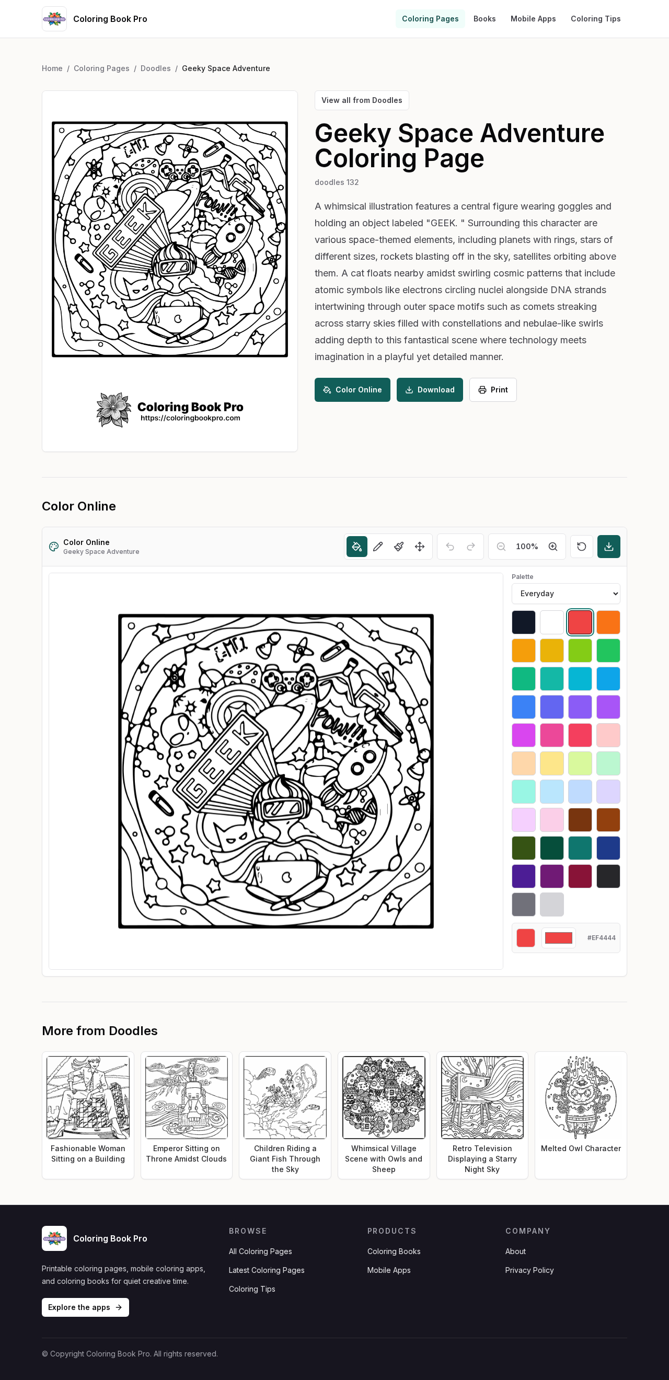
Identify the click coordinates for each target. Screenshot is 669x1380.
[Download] (608, 546)
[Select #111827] (524, 622)
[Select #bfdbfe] (580, 792)
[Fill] (357, 546)
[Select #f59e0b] (524, 651)
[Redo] (470, 546)
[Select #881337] (580, 876)
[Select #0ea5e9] (608, 679)
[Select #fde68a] (552, 763)
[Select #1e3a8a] (608, 848)
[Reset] (581, 546)
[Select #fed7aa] (524, 763)
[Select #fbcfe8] (552, 820)
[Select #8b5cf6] (580, 707)
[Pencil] (377, 546)
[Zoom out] (501, 546)
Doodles (156, 68)
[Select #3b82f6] (524, 707)
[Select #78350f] (580, 820)
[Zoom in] (553, 546)
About (515, 1251)
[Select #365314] (524, 848)
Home (52, 68)
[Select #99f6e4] (524, 792)
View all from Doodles (361, 100)
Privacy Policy (529, 1270)
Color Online (359, 389)
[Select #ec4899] (552, 735)
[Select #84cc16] (580, 651)
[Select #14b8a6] (552, 679)
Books (485, 18)
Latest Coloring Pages (267, 1270)
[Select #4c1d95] (524, 876)
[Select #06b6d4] (580, 679)
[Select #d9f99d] (580, 763)
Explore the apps (79, 1307)
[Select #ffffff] (552, 622)
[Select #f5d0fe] (524, 820)
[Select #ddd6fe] (608, 792)
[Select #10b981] (524, 679)
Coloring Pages (430, 18)
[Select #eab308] (552, 651)
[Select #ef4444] (580, 622)
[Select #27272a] (608, 876)
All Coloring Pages (260, 1251)
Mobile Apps (533, 18)
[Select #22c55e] (608, 651)
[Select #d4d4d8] (552, 904)
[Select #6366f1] (552, 707)
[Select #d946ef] (524, 735)
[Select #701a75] (552, 876)
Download (436, 389)
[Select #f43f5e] (580, 735)
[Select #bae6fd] (552, 792)
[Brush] (398, 546)
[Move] (419, 546)
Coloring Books (394, 1251)
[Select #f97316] (608, 622)
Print (499, 389)
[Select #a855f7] (608, 707)
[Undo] (450, 546)
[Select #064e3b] (552, 848)
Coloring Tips (596, 18)
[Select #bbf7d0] (608, 763)
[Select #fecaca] (608, 735)
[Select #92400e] (608, 820)
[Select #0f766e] (580, 848)
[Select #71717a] (524, 904)
